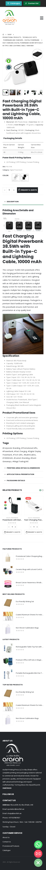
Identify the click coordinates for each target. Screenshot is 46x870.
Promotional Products (11, 846)
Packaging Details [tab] (16, 480)
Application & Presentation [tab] (20, 474)
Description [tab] (13, 201)
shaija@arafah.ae (14, 813)
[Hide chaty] (38, 863)
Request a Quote (29, 190)
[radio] (16, 177)
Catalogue (6, 850)
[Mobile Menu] (41, 18)
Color (5, 175)
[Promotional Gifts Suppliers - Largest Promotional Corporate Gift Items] (9, 18)
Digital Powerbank (16, 170)
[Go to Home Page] (3, 34)
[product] (12, 505)
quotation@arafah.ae (15, 809)
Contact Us (7, 842)
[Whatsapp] (38, 845)
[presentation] (6, 68)
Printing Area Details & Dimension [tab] (23, 468)
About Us (6, 837)
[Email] (38, 854)
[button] (40, 490)
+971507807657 (14, 818)
